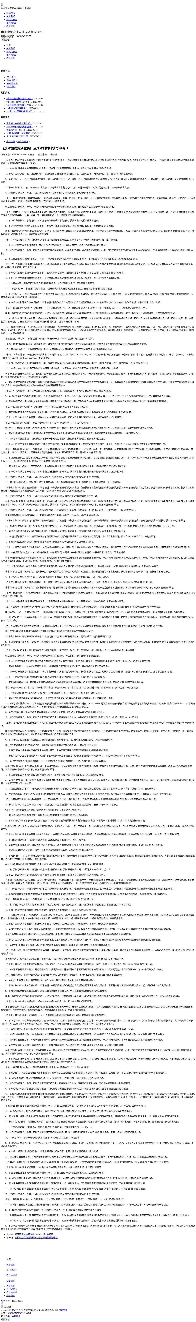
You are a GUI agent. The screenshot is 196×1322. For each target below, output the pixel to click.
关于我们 (10, 16)
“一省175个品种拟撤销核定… (20, 111)
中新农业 (10, 141)
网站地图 (63, 1310)
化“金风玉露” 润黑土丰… (18, 136)
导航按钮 (5, 40)
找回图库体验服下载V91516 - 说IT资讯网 (34, 1234)
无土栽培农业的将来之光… (19, 123)
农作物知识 (11, 23)
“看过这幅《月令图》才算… (19, 105)
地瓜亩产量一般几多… (17, 130)
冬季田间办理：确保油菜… (19, 133)
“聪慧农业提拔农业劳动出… (19, 98)
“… (17, 108)
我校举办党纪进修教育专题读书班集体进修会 (36, 1237)
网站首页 (10, 13)
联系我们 (10, 26)
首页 (8, 45)
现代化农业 (11, 19)
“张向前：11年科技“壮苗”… (19, 102)
